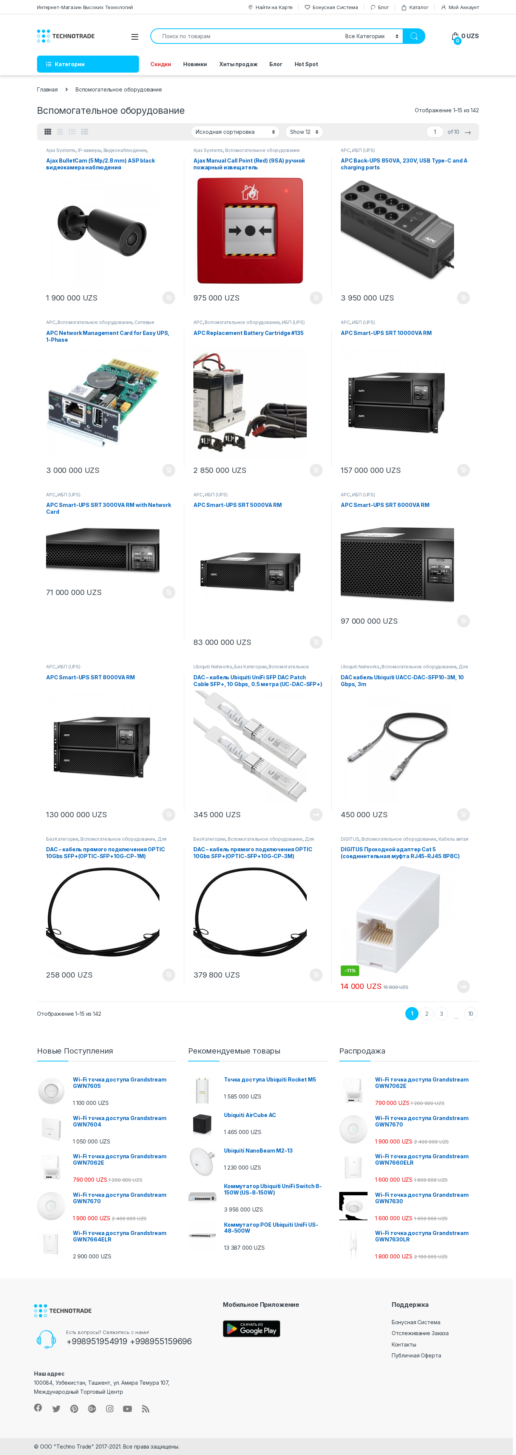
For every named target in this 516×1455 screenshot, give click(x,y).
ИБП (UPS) (363, 150)
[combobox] (245, 36)
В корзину (164, 297)
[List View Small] (84, 131)
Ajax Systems (61, 150)
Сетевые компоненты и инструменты (100, 324)
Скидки (160, 64)
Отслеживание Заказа (420, 1333)
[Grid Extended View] (60, 131)
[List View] (72, 131)
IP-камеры (89, 150)
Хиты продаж (238, 64)
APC (345, 150)
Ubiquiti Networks (212, 666)
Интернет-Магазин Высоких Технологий (85, 7)
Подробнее (307, 814)
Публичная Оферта (416, 1355)
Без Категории (250, 666)
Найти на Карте (274, 7)
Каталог (419, 7)
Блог (383, 7)
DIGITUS (350, 839)
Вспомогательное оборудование (262, 150)
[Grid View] (48, 131)
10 (471, 1013)
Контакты (404, 1344)
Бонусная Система (335, 7)
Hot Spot (306, 64)
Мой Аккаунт (464, 7)
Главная (47, 89)
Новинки (195, 64)
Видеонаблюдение (125, 150)
